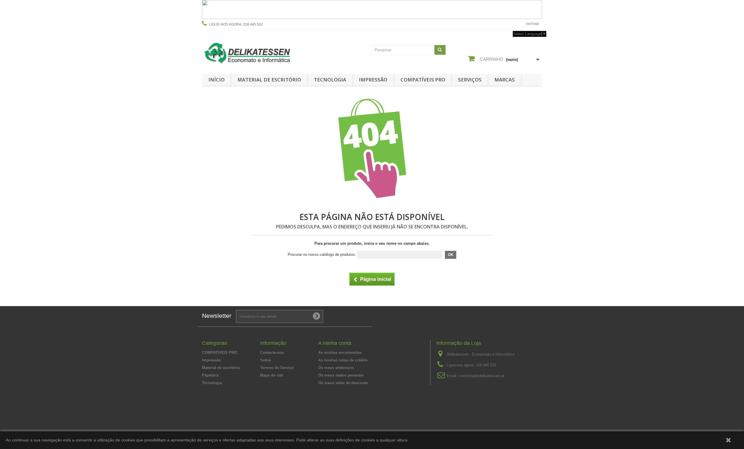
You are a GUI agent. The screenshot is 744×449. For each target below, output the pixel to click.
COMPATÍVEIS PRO (422, 79)
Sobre (265, 360)
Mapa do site (271, 375)
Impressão (373, 79)
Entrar (532, 24)
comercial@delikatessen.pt (481, 376)
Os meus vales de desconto (343, 383)
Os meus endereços (336, 367)
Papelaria (210, 375)
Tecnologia (330, 79)
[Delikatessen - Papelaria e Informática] (256, 52)
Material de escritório (269, 79)
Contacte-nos (508, 24)
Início (216, 79)
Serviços (470, 79)
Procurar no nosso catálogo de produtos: (322, 254)
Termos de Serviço (277, 367)
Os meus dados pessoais (341, 375)
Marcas (504, 79)
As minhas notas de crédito (343, 360)
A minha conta (334, 343)
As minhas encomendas (340, 352)
